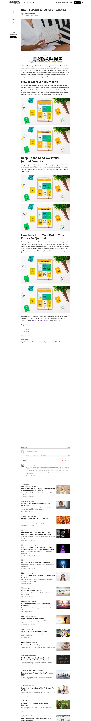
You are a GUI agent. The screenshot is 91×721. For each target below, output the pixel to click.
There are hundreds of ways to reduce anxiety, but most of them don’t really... (37, 493)
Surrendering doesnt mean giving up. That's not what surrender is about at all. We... (37, 593)
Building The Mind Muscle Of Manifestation (37, 562)
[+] (45, 455)
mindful (55, 342)
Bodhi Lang (26, 655)
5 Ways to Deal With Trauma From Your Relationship (35, 505)
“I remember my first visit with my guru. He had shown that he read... (36, 608)
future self (34, 342)
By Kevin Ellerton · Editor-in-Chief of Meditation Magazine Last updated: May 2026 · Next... (36, 678)
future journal (53, 167)
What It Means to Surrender (31, 590)
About (13, 37)
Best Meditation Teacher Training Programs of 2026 (38, 674)
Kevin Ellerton (26, 486)
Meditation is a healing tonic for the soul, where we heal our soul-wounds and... (37, 565)
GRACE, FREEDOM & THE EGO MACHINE (38, 520)
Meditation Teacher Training (37, 670)
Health (32, 530)
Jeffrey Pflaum (26, 573)
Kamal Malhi (26, 560)
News (32, 685)
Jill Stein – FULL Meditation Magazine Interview (34, 704)
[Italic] (28, 456)
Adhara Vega (26, 588)
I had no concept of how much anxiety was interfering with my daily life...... (38, 647)
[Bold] (27, 456)
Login (71, 2)
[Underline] (30, 456)
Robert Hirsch (26, 516)
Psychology (24, 340)
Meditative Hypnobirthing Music (33, 645)
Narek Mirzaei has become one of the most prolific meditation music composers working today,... (36, 663)
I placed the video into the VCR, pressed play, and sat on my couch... (38, 523)
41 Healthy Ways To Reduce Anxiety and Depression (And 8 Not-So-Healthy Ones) (36, 533)
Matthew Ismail (26, 601)
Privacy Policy (57, 2)
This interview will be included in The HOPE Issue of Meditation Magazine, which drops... (36, 708)
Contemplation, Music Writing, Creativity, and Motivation (38, 576)
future (30, 342)
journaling (43, 342)
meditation (49, 342)
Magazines (77, 2)
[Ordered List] (34, 456)
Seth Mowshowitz (27, 642)
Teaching (33, 715)
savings (42, 68)
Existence (32, 560)
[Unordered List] (36, 456)
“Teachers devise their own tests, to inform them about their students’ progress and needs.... (36, 580)
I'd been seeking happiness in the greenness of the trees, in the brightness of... (37, 621)
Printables (27, 329)
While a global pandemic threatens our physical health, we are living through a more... (38, 537)
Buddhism (33, 616)
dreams (26, 342)
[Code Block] (40, 456)
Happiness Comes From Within (32, 619)
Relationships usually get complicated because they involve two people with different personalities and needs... (37, 508)
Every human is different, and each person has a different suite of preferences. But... (37, 552)
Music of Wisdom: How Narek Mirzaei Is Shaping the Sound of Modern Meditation (36, 659)
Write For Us (65, 2)
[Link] (42, 456)
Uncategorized (33, 655)
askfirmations (36, 470)
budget (34, 320)
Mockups (26, 331)
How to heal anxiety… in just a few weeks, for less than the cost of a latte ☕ (38, 490)
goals (39, 342)
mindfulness (60, 342)
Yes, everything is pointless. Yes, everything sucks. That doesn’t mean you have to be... (37, 634)
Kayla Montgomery (30, 13)
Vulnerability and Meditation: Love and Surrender (35, 604)
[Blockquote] (38, 456)
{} (43, 455)
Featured (33, 588)
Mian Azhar (26, 501)
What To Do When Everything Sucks (34, 632)
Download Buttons (26, 336)
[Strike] (32, 456)
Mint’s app (43, 320)
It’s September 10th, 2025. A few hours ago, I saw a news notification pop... (38, 693)
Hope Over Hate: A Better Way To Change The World (37, 689)
